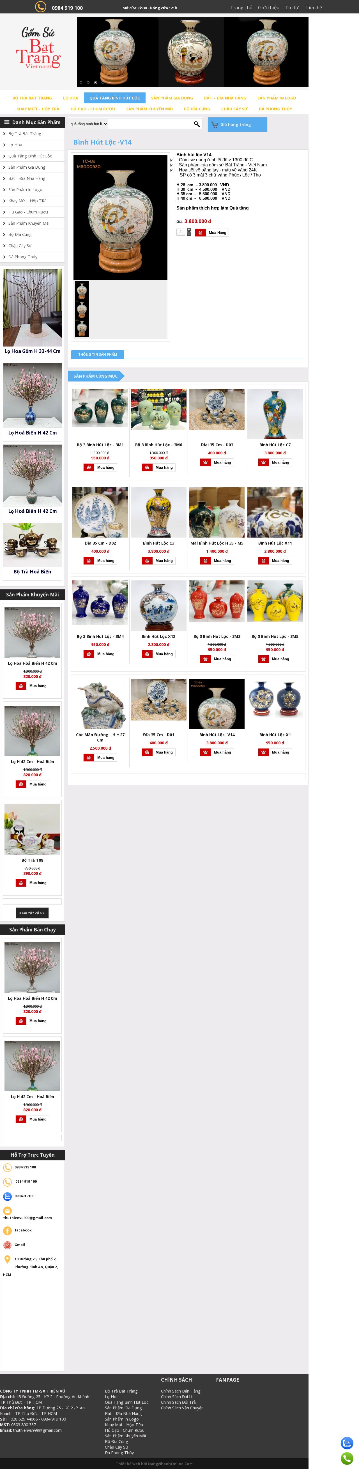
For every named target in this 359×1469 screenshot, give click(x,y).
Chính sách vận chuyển (182, 1407)
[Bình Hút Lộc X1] (275, 716)
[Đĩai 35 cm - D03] (217, 428)
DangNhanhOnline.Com (170, 1463)
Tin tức (293, 7)
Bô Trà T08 (32, 860)
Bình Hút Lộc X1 (275, 734)
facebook (23, 1230)
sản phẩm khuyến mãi (149, 108)
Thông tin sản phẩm (97, 354)
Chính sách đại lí (176, 1396)
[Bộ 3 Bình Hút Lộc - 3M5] (275, 620)
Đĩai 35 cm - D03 (217, 444)
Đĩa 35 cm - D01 (158, 734)
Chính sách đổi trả (178, 1402)
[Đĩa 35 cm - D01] (159, 719)
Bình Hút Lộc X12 (158, 636)
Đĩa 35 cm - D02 (100, 543)
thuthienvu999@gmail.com (27, 1217)
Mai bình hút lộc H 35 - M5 (216, 543)
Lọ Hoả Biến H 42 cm (32, 511)
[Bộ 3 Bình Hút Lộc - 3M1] (100, 425)
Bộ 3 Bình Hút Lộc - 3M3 (217, 636)
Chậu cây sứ (234, 108)
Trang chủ (241, 7)
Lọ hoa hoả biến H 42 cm (32, 663)
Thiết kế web (128, 1463)
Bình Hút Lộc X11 (275, 543)
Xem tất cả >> (32, 912)
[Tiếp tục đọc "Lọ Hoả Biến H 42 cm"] (32, 505)
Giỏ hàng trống (235, 124)
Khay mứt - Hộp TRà (38, 108)
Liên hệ (314, 7)
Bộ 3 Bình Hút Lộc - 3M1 (100, 444)
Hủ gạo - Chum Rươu (93, 108)
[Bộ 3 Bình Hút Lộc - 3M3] (217, 620)
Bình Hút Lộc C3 (158, 543)
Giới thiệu (269, 7)
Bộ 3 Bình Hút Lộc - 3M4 (100, 636)
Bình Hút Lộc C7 (275, 444)
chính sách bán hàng (181, 1391)
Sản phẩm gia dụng (172, 98)
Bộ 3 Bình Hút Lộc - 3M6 (158, 444)
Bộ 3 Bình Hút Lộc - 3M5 (275, 636)
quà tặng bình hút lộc (114, 98)
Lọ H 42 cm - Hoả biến (32, 761)
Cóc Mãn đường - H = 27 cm (100, 737)
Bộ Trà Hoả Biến (32, 571)
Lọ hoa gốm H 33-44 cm (32, 351)
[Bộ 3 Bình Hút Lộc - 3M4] (100, 623)
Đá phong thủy (275, 108)
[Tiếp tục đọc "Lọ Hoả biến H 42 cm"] (32, 426)
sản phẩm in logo (276, 98)
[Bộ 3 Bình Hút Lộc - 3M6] (159, 428)
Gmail (20, 1244)
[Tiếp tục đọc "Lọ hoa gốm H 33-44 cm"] (32, 345)
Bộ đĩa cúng (197, 108)
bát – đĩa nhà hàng (225, 98)
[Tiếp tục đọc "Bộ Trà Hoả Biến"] (32, 565)
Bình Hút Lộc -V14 (216, 734)
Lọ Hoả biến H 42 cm (32, 432)
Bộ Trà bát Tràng (32, 98)
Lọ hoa (70, 98)
